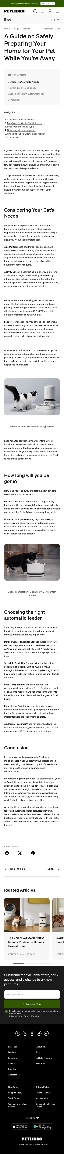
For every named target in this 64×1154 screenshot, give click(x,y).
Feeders (12, 1052)
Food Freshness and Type (20, 126)
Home (7, 28)
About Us (40, 1046)
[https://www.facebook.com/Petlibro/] (17, 1033)
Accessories (14, 1074)
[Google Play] (43, 1126)
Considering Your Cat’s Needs (23, 81)
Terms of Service (31, 1016)
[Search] (35, 11)
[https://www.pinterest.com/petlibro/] (24, 1033)
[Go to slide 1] (18, 964)
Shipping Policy (15, 1092)
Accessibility (42, 1098)
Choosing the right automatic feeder (26, 93)
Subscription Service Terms (45, 1105)
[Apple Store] (20, 1126)
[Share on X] (20, 853)
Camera (11, 1063)
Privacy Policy (15, 1016)
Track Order (13, 1098)
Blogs (16, 28)
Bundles (12, 1069)
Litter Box (12, 1046)
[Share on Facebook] (7, 853)
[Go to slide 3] (46, 964)
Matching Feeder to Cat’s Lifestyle (24, 123)
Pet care (26, 28)
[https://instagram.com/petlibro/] (32, 1033)
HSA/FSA (40, 1063)
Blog (7, 19)
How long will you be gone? (22, 87)
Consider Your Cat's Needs (21, 119)
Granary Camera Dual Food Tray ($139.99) (32, 426)
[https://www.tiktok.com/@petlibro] (39, 1033)
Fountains (12, 1058)
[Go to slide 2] (32, 964)
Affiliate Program (44, 1058)
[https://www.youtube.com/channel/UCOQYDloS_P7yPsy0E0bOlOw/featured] (46, 1033)
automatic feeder (33, 627)
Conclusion (14, 99)
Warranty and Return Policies (17, 1105)
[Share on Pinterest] (33, 853)
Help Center (13, 1087)
